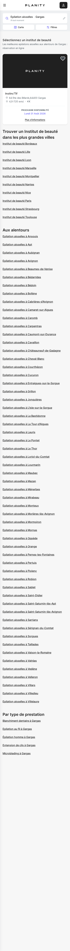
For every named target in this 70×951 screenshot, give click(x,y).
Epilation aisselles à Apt (17, 244)
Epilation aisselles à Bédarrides (22, 277)
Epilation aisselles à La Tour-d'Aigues (26, 424)
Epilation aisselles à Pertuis (20, 562)
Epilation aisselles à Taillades (21, 644)
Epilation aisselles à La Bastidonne (24, 415)
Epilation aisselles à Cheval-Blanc (23, 358)
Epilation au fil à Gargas (17, 729)
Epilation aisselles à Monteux (21, 505)
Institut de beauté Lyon (17, 160)
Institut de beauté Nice (17, 192)
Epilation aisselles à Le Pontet (21, 440)
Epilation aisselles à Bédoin (19, 285)
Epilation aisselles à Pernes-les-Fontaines (28, 554)
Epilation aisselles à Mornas (20, 530)
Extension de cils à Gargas (19, 745)
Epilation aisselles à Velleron (20, 677)
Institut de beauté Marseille (19, 168)
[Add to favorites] (62, 58)
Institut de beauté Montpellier (21, 176)
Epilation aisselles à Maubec (20, 473)
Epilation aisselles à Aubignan (21, 252)
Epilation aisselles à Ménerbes (21, 489)
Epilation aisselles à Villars (19, 685)
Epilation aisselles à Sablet (19, 587)
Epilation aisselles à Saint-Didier (22, 595)
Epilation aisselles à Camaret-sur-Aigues (28, 309)
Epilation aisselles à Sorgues (20, 636)
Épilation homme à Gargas (19, 737)
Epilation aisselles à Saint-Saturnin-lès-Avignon (32, 611)
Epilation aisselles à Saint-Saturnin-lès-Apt (29, 603)
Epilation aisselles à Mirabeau (21, 497)
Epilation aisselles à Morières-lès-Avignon (29, 513)
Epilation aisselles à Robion (19, 579)
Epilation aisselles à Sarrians (20, 619)
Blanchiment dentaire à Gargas (22, 720)
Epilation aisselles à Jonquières (22, 399)
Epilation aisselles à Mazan (19, 481)
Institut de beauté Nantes (18, 184)
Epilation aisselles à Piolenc (20, 571)
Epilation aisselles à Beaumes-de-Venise (28, 269)
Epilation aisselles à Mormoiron (22, 522)
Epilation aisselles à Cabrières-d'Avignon (28, 301)
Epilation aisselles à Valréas (20, 660)
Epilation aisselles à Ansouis (20, 236)
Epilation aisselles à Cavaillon (21, 342)
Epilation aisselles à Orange (20, 546)
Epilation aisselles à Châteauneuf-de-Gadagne (32, 350)
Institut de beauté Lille (16, 151)
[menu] (5, 5)
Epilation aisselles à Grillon (19, 391)
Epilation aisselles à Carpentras (22, 326)
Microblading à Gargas (17, 753)
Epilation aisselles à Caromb (20, 318)
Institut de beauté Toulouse (20, 217)
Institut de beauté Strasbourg (21, 209)
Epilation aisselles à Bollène (20, 293)
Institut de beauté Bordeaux (20, 143)
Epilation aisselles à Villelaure (21, 701)
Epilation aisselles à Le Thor (20, 448)
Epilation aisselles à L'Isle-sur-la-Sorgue (27, 407)
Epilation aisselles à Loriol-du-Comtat (26, 456)
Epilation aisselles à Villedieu (20, 693)
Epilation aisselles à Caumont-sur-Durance (29, 334)
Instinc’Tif (11, 93)
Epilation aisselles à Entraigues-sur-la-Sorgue (31, 383)
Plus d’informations (35, 119)
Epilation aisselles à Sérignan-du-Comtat (28, 628)
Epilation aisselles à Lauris (19, 432)
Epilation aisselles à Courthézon (23, 367)
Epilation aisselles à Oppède (20, 538)
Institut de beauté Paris (17, 200)
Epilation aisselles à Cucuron (21, 375)
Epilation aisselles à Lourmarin (21, 464)
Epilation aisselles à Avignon (20, 260)
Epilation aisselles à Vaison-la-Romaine (27, 652)
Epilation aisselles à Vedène (20, 668)
